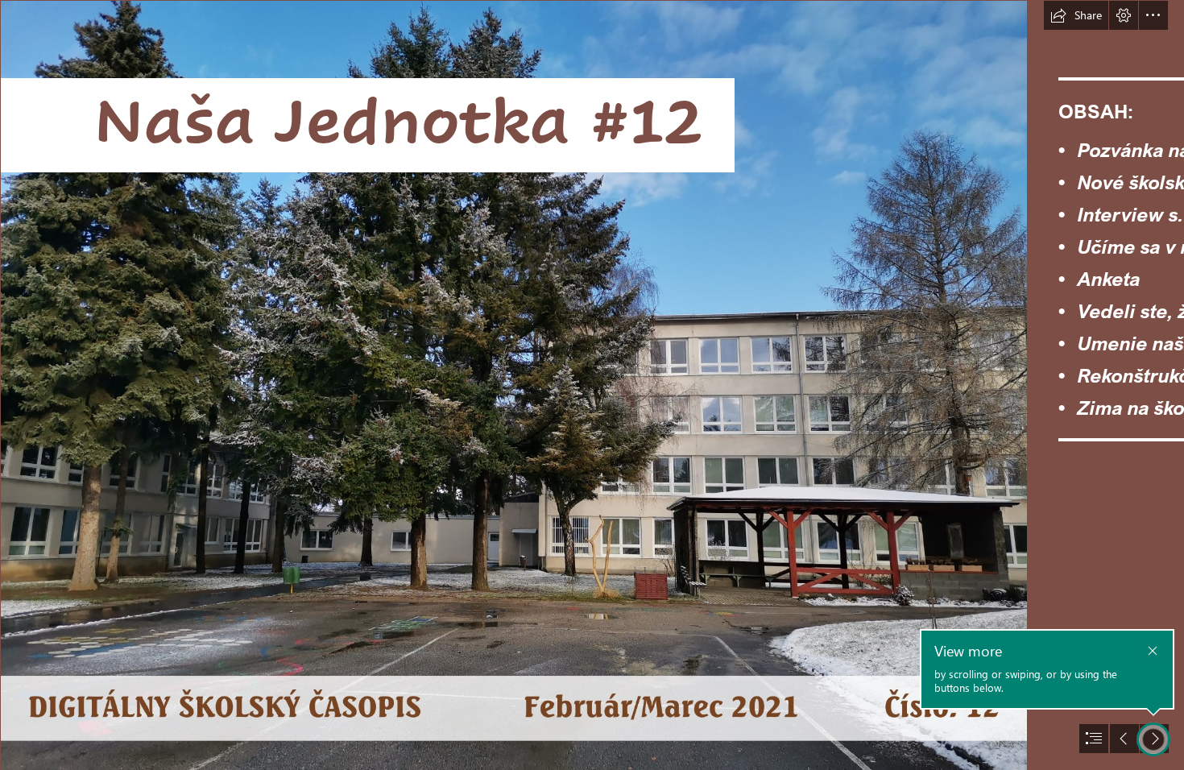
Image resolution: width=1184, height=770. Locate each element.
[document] (592, 385)
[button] (1076, 15)
